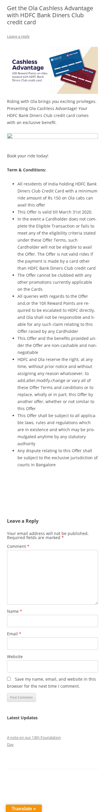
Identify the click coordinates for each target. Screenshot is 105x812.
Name (14, 611)
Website (15, 656)
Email (14, 633)
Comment (18, 546)
